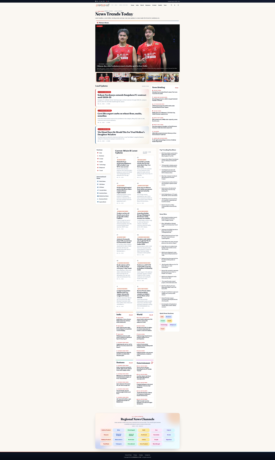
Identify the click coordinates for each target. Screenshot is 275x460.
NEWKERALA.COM (136, 457)
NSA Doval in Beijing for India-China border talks (169, 277)
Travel (101, 170)
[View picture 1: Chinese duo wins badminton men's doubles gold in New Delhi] (104, 77)
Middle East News (103, 196)
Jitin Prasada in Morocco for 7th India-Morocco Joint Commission (170, 266)
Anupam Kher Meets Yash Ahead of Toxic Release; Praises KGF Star (170, 161)
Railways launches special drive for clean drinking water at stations (170, 260)
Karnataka (156, 434)
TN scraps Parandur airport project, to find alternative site (169, 282)
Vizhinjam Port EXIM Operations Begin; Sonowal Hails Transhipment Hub (170, 231)
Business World (103, 199)
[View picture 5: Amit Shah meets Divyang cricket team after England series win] (171, 77)
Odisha (144, 439)
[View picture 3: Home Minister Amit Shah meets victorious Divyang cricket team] (137, 77)
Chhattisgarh (131, 430)
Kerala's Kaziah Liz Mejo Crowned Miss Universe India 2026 (169, 206)
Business (148, 5)
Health (160, 5)
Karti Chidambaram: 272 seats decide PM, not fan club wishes (169, 195)
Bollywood (102, 167)
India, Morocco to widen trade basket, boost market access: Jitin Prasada (169, 248)
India (137, 5)
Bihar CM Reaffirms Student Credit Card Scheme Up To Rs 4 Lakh (170, 225)
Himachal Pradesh (118, 435)
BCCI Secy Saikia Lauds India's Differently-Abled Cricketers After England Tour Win (169, 154)
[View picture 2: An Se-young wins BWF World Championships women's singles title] (121, 77)
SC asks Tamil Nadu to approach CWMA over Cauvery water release (170, 293)
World (142, 5)
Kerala (169, 434)
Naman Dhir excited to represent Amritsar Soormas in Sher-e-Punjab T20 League (170, 272)
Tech (165, 5)
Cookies (141, 455)
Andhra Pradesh (106, 430)
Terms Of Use (128, 455)
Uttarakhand (131, 444)
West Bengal (156, 444)
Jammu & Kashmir (131, 435)
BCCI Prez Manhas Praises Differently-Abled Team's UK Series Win (169, 287)
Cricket (154, 5)
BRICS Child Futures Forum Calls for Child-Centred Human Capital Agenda (170, 237)
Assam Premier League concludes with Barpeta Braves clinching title (169, 299)
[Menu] (178, 5)
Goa (156, 430)
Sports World (102, 202)
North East (131, 439)
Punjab (156, 439)
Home (132, 5)
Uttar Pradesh (144, 444)
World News (102, 181)
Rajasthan (169, 439)
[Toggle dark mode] (174, 5)
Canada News (102, 190)
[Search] (171, 5)
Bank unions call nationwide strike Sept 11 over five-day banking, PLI (169, 189)
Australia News (103, 193)
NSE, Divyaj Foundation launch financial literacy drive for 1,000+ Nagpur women (169, 219)
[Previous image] (97, 48)
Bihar (118, 430)
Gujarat (169, 430)
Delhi (143, 430)
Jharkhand (144, 434)
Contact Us (147, 455)
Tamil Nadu (106, 444)
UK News (101, 187)
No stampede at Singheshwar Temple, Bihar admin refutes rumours (169, 305)
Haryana (106, 434)
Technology (102, 164)
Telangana (119, 444)
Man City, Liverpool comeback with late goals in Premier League (169, 177)
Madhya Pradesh (106, 439)
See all (130, 315)
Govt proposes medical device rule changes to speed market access (169, 183)
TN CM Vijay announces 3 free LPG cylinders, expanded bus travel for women (169, 200)
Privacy (135, 455)
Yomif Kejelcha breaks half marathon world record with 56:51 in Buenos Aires (169, 171)
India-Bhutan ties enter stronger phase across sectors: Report (170, 242)
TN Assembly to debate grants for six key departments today (169, 166)
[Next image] (177, 48)
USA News (102, 184)
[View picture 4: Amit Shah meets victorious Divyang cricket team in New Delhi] (154, 77)
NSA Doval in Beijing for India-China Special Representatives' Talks (169, 254)
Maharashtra (118, 439)
